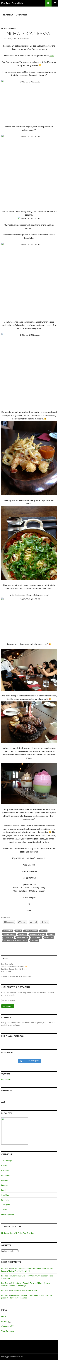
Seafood (49, 937)
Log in (3, 1316)
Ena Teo (4, 1268)
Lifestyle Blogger (37, 934)
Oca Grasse (8, 937)
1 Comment (25, 39)
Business (5, 1170)
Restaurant (36, 937)
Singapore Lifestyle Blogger (15, 940)
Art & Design (6, 1161)
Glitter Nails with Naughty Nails (24, 1290)
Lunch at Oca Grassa (25, 33)
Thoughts (5, 1205)
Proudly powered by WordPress (12, 1357)
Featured (5, 1185)
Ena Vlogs (5, 1175)
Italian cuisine (9, 934)
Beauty (4, 1165)
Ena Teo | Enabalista (12, 3)
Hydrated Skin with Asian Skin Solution (17, 1233)
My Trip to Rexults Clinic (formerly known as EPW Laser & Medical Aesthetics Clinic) (27, 1269)
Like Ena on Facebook (12, 1036)
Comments (7, 1326)
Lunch (51, 934)
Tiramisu (34, 940)
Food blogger (31, 931)
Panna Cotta (22, 937)
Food (18, 931)
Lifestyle (22, 934)
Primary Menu (55, 3)
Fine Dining (8, 931)
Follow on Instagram (31, 1061)
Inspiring (5, 1195)
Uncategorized (8, 29)
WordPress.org (7, 1331)
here (52, 55)
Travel (4, 1209)
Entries (6, 1321)
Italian (44, 931)
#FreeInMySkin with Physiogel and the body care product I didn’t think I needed (26, 1296)
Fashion (4, 1180)
